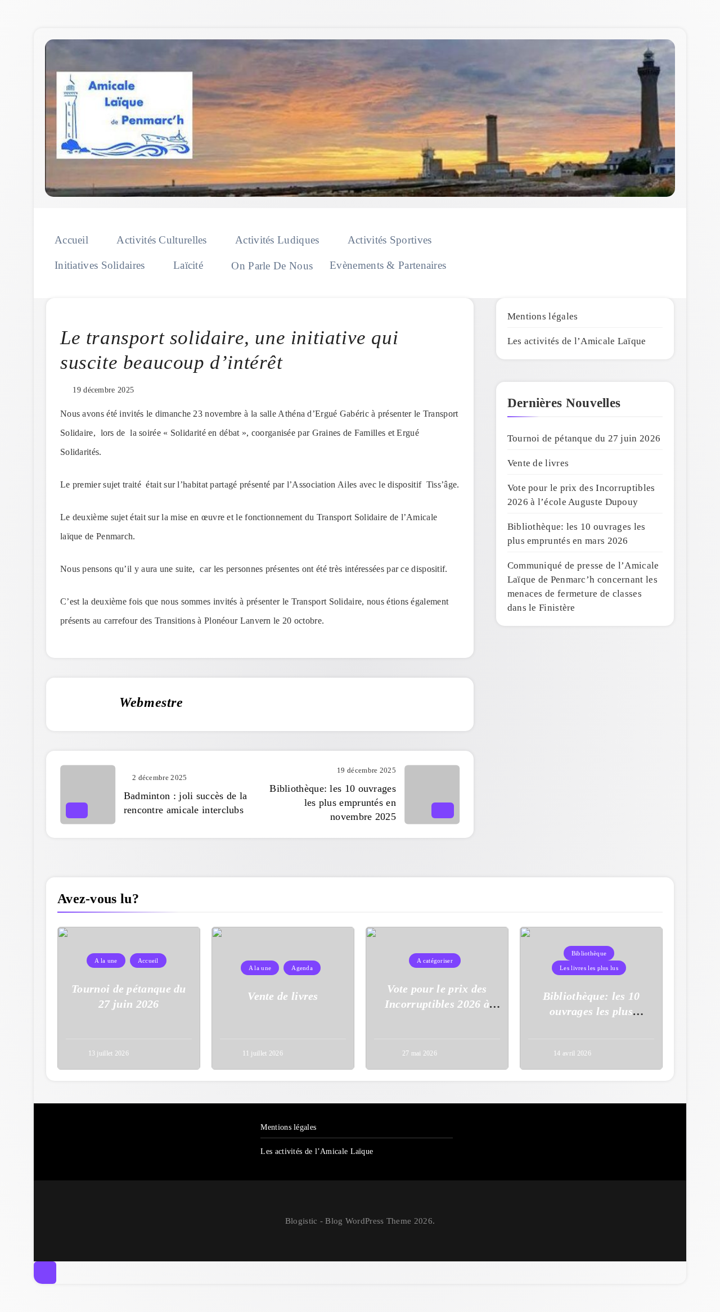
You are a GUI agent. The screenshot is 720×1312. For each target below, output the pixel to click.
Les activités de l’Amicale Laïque (576, 341)
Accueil (71, 240)
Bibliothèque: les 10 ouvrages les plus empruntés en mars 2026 (591, 1011)
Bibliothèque (589, 953)
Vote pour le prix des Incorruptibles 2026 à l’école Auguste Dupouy (437, 1003)
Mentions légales (542, 316)
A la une (105, 960)
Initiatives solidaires (100, 265)
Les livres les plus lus (589, 967)
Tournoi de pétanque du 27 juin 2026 (584, 438)
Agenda (302, 967)
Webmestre (151, 702)
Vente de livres (538, 463)
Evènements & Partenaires (388, 265)
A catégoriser (435, 960)
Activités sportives (390, 240)
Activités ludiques (277, 240)
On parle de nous (272, 266)
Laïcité (188, 265)
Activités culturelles (161, 240)
